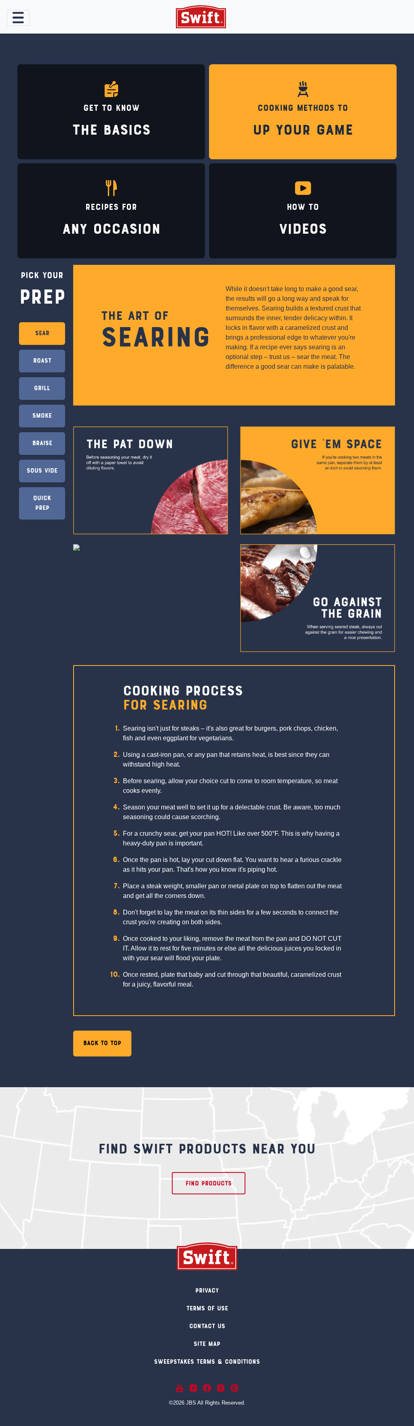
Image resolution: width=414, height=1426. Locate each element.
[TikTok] (193, 1388)
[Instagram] (221, 1388)
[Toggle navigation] (18, 18)
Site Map (207, 1344)
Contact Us (207, 1326)
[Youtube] (179, 1388)
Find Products (209, 1184)
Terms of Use (207, 1309)
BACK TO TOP (102, 1043)
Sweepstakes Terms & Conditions (207, 1362)
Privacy (207, 1291)
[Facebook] (207, 1388)
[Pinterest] (234, 1388)
